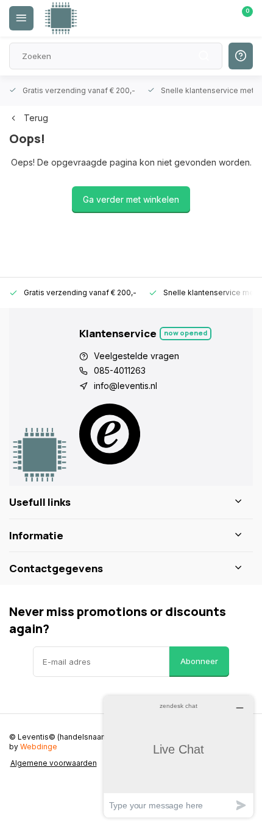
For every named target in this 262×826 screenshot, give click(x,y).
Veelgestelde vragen (136, 356)
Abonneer (199, 661)
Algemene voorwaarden (53, 763)
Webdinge (38, 746)
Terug (36, 118)
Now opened (185, 332)
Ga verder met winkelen (131, 199)
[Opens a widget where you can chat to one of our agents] (178, 756)
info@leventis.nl (125, 385)
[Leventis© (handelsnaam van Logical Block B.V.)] (61, 18)
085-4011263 (120, 370)
